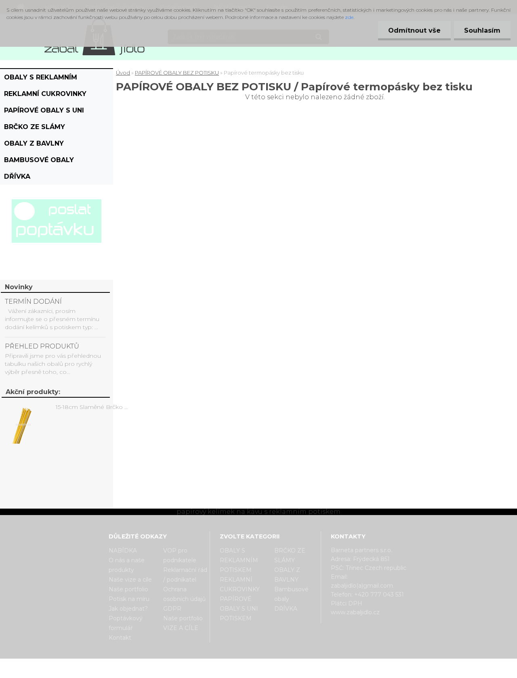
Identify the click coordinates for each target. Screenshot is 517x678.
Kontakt (120, 637)
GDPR (172, 608)
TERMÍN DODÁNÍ (33, 301)
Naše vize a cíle (130, 579)
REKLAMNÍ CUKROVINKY (45, 94)
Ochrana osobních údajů (184, 594)
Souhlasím (482, 30)
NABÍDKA (123, 550)
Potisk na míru (129, 599)
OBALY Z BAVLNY (34, 143)
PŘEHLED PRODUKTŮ (42, 346)
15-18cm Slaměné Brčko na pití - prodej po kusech (93, 407)
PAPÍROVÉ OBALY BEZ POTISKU (177, 72)
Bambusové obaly (39, 160)
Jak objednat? (128, 608)
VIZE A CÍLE (180, 628)
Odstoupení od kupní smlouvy (269, 671)
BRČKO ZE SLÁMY (34, 127)
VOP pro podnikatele (179, 555)
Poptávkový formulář (126, 623)
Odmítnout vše (414, 30)
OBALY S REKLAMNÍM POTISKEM (40, 79)
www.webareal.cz (290, 665)
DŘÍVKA (17, 176)
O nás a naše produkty (127, 565)
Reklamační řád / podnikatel (185, 574)
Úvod (123, 72)
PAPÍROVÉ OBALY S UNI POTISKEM (44, 112)
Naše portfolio (128, 589)
